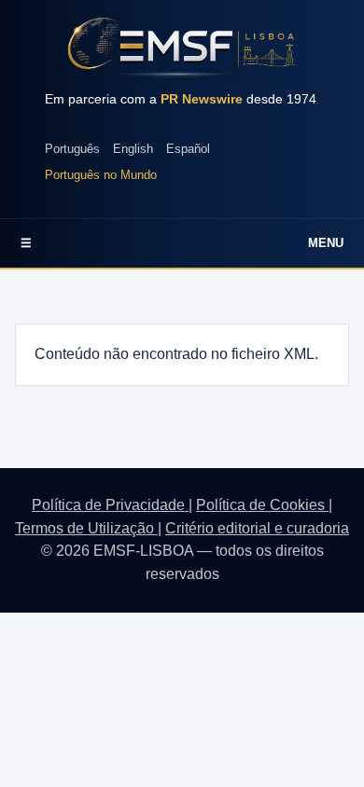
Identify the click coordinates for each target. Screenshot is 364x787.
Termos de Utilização (86, 528)
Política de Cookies (262, 505)
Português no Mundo (101, 175)
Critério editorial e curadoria (257, 528)
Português (72, 149)
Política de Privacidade (110, 505)
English (133, 149)
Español (188, 149)
